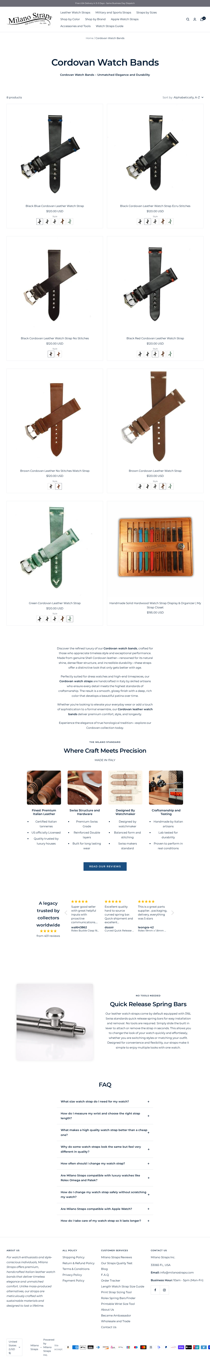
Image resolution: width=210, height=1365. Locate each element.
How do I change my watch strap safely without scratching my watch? (103, 1195)
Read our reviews (105, 866)
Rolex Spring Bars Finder (118, 1298)
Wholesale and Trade (115, 1321)
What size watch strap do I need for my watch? (95, 1101)
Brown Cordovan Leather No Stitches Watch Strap (55, 470)
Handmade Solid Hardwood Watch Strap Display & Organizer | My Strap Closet (155, 605)
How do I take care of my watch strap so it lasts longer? (101, 1220)
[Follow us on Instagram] (164, 1289)
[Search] (187, 19)
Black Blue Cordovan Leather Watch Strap (55, 206)
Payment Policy (73, 1280)
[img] (48, 931)
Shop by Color (70, 19)
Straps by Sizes (146, 12)
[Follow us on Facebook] (155, 1289)
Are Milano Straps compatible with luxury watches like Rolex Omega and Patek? (100, 1178)
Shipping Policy (73, 1257)
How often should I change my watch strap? (93, 1163)
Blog (104, 1269)
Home (89, 38)
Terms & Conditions (76, 1269)
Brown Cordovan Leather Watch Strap (155, 470)
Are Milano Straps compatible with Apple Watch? (96, 1209)
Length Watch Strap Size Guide (122, 1286)
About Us (107, 1309)
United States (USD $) (13, 1347)
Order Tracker (110, 1280)
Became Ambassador (116, 1315)
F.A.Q (105, 1274)
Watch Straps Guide (109, 26)
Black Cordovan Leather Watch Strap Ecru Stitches (155, 206)
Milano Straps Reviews (116, 1257)
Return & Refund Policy (78, 1263)
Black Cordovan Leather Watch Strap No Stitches (55, 338)
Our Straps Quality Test (116, 1263)
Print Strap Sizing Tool (116, 1292)
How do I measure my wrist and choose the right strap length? (100, 1116)
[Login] (194, 19)
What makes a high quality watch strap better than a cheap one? (104, 1132)
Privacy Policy (72, 1274)
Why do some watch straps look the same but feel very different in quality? (101, 1149)
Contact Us (108, 1327)
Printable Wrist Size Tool (118, 1303)
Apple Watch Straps (124, 19)
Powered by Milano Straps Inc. (48, 1347)
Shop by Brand (95, 19)
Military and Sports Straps (113, 12)
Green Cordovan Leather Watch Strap (55, 603)
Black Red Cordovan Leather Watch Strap (155, 338)
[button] (39, 221)
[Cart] (201, 19)
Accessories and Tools (75, 26)
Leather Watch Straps (75, 12)
